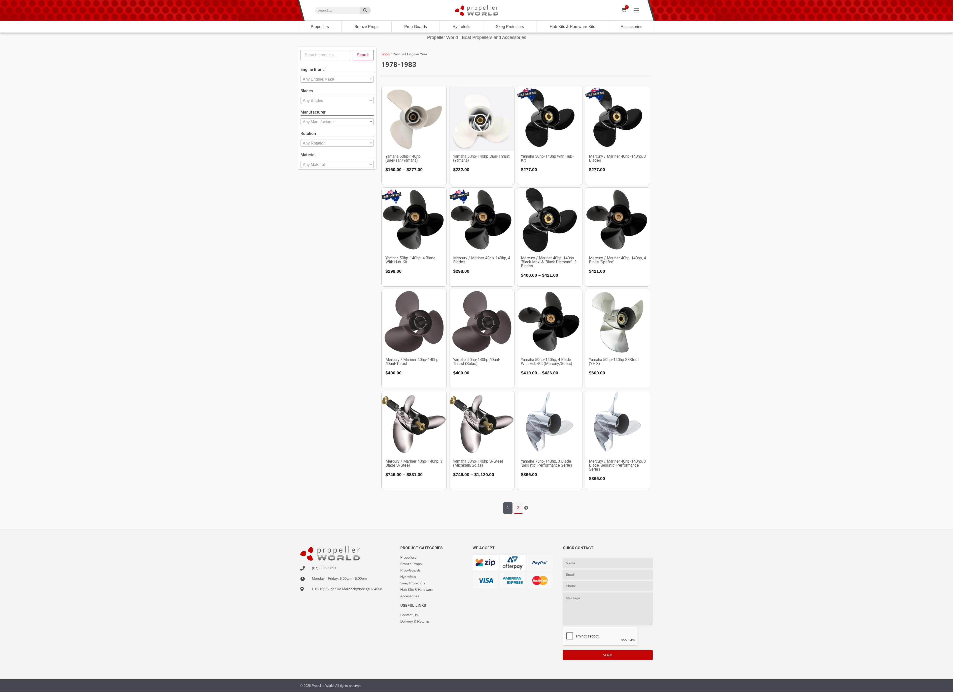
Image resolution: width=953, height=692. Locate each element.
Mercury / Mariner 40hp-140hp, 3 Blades (617, 158)
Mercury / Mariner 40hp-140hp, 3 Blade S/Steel (413, 463)
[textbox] (337, 79)
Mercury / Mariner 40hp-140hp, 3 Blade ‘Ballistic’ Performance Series (617, 465)
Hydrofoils (461, 27)
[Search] (365, 10)
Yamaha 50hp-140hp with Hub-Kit (547, 158)
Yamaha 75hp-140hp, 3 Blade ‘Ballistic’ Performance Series (546, 463)
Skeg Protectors (510, 27)
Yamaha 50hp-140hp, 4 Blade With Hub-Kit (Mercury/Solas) (546, 361)
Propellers (320, 27)
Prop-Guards (415, 27)
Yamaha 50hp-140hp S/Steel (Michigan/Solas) (478, 463)
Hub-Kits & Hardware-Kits (572, 27)
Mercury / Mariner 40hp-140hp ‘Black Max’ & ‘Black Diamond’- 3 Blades (549, 262)
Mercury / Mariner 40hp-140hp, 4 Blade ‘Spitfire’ (617, 260)
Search (363, 55)
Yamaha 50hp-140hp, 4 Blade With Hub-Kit (410, 260)
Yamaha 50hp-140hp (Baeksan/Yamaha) (403, 158)
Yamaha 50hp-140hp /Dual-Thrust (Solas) (476, 361)
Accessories (631, 27)
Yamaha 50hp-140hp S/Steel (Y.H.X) (614, 361)
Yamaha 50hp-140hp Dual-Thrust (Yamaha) (481, 158)
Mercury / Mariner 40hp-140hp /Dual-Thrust (412, 361)
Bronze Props (366, 27)
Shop (385, 54)
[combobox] (337, 79)
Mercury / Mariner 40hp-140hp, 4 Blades (481, 260)
